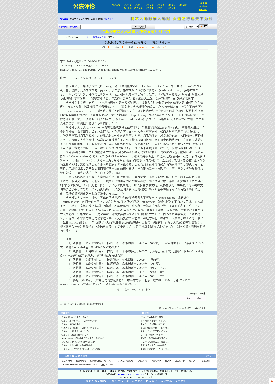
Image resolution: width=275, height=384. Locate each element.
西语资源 (138, 8)
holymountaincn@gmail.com (131, 374)
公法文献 (182, 5)
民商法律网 (142, 361)
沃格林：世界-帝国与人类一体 (75, 331)
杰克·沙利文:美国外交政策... (153, 324)
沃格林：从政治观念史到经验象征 (76, 345)
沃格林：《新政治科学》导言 (74, 335)
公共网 (168, 361)
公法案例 (160, 5)
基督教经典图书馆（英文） (102, 361)
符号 (134, 289)
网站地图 (203, 9)
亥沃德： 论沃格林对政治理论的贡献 (78, 342)
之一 (126, 289)
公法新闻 (171, 8)
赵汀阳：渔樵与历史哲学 (152, 335)
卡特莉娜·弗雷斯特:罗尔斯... (153, 321)
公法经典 (138, 5)
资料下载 (127, 8)
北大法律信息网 (125, 361)
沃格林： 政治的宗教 (71, 324)
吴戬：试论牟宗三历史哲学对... (155, 331)
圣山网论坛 (81, 361)
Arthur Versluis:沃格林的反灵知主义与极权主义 (184, 308)
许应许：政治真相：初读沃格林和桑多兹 (87, 304)
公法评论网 (66, 361)
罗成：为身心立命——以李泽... (155, 328)
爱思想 (192, 361)
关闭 (199, 298)
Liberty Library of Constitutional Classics (79, 365)
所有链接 (209, 356)
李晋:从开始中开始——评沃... (154, 345)
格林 (119, 289)
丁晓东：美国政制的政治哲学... (155, 338)
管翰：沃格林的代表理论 (152, 317)
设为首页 (203, 6)
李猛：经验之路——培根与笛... (155, 349)
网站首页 (116, 5)
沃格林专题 (100, 37)
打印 (189, 298)
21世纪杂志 (204, 361)
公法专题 (149, 5)
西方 (141, 289)
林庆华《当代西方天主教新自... (155, 342)
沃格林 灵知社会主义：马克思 (75, 317)
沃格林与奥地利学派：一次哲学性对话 (79, 321)
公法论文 (171, 5)
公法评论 (127, 5)
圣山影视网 (180, 361)
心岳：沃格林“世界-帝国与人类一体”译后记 (81, 349)
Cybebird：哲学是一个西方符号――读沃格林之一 (95, 284)
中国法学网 (156, 361)
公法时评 (160, 8)
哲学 (148, 289)
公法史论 (149, 8)
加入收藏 (203, 3)
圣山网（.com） (108, 365)
